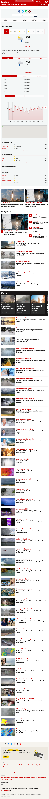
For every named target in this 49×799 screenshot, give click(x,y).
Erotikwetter (39, 76)
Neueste (45, 4)
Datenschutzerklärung (25, 794)
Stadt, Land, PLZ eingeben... (19, 15)
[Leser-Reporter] (37, 2)
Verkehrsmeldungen (41, 777)
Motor (2, 779)
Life (18, 4)
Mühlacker (4, 175)
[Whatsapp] (26, 11)
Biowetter (43, 20)
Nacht (41, 58)
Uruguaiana (4, 182)
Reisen (6, 779)
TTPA (18, 794)
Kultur (10, 772)
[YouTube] (20, 744)
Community (23, 4)
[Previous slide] (1, 299)
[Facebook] (19, 11)
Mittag (19, 58)
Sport (8, 4)
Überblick (5, 20)
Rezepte (21, 777)
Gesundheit (27, 777)
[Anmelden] (43, 2)
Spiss (3, 158)
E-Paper (17, 0)
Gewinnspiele (14, 777)
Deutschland (17, 765)
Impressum (3, 794)
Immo (23, 0)
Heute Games (26, 772)
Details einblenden (28, 46)
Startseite (3, 765)
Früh (8, 58)
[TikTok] (17, 744)
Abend (30, 58)
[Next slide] (47, 299)
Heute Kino (34, 772)
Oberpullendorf (5, 144)
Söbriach (3, 178)
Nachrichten (24, 765)
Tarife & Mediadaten (11, 794)
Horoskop (20, 772)
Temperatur (10, 95)
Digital (14, 772)
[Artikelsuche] (40, 2)
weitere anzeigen (25, 150)
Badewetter (24, 20)
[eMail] (29, 11)
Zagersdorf (4, 148)
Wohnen (33, 777)
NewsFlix (31, 0)
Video (40, 4)
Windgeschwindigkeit (39, 95)
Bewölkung (29, 95)
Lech (3, 160)
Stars (2, 772)
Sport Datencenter (5, 777)
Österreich (3, 4)
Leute (6, 772)
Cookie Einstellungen (5, 796)
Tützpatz (3, 176)
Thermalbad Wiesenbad (6, 180)
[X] (11, 744)
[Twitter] (23, 11)
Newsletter (3, 767)
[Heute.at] (4, 2)
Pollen (10, 76)
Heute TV (40, 772)
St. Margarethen (5, 146)
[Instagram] (14, 744)
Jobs (27, 0)
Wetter (41, 765)
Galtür (3, 156)
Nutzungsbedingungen (36, 794)
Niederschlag (20, 95)
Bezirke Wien (34, 20)
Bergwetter (15, 20)
